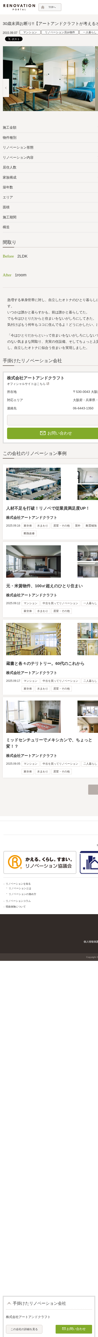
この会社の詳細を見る (24, 1329)
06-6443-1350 (83, 408)
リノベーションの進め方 (22, 894)
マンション (30, 32)
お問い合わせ (76, 1329)
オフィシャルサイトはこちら (26, 384)
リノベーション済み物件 (60, 32)
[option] (49, 78)
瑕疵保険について (16, 906)
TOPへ (52, 7)
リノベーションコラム (18, 900)
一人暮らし (90, 32)
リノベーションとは (20, 888)
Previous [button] (6, 88)
